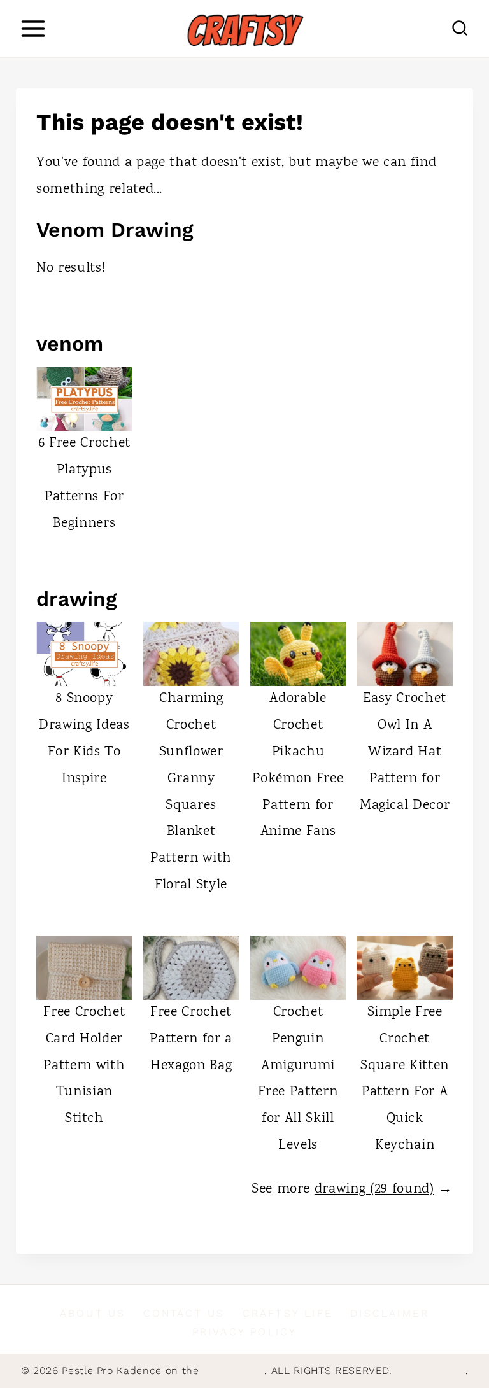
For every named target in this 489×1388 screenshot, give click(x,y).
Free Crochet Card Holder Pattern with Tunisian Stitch (84, 1066)
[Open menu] (32, 28)
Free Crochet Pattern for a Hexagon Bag (191, 1039)
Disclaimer (389, 1313)
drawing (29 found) (374, 1189)
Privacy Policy (244, 1332)
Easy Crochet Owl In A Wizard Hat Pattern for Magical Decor (405, 752)
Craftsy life (288, 1313)
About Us (93, 1313)
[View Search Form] (460, 29)
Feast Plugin (233, 1370)
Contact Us (184, 1313)
